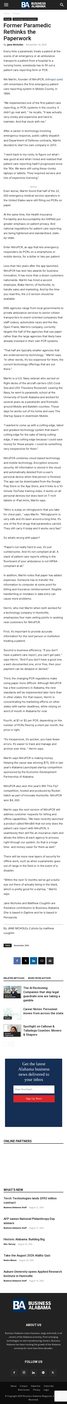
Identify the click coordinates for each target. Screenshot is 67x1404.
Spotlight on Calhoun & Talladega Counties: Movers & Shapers (42, 1030)
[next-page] (11, 1044)
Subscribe (49, 1385)
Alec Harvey (9, 1244)
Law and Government (10, 996)
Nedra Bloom (10, 1260)
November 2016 (21, 945)
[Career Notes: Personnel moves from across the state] (12, 1013)
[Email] (41, 960)
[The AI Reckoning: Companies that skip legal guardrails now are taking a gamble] (12, 992)
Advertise (35, 1385)
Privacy (36, 1389)
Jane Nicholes (15, 44)
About (13, 1385)
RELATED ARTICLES (14, 978)
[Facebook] (17, 960)
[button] (6, 5)
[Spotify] (43, 1372)
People (16, 13)
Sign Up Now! (34, 1098)
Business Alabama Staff (15, 1207)
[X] (25, 960)
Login (46, 1389)
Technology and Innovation (25, 19)
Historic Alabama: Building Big (24, 1239)
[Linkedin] (33, 960)
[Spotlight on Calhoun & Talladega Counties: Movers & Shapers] (12, 1030)
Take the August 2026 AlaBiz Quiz (27, 1255)
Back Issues (24, 1389)
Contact (24, 1385)
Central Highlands (9, 1034)
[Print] (50, 960)
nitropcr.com (54, 79)
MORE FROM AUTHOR (39, 978)
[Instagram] (24, 1372)
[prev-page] (6, 1044)
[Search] (62, 5)
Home (7, 13)
